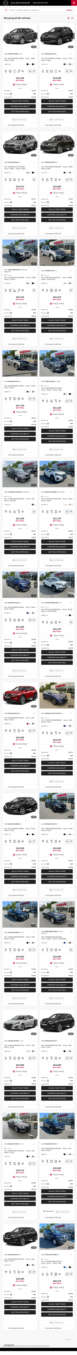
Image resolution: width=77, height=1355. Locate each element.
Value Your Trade (20, 101)
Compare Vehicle (16, 125)
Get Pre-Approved (20, 111)
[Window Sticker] (34, 71)
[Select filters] (68, 18)
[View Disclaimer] (23, 71)
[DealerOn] (9, 1345)
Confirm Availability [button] (20, 106)
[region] (20, 94)
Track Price (21, 84)
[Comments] (30, 71)
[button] (36, 36)
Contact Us (41, 1346)
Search (69, 10)
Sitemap (51, 1346)
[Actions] (34, 54)
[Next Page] (61, 1339)
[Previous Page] (58, 1339)
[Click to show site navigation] (74, 3)
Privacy (47, 1346)
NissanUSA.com (58, 1346)
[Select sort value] (71, 18)
